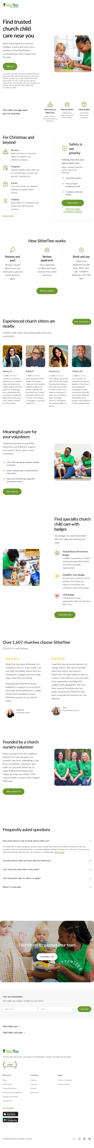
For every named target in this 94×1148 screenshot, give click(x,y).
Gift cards (34, 1092)
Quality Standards (10, 1097)
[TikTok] (74, 1139)
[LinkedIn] (89, 1139)
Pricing (33, 1088)
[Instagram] (79, 1139)
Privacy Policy (63, 1084)
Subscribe (84, 1009)
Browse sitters (47, 291)
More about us (14, 792)
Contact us (7, 1101)
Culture (33, 1080)
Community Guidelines (12, 1092)
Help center (8, 1084)
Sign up (10, 66)
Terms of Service (65, 1080)
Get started (12, 492)
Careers (33, 1084)
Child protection (10, 1088)
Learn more (73, 203)
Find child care (65, 615)
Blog (5, 1080)
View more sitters (81, 322)
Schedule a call (47, 957)
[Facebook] (84, 1139)
